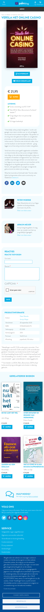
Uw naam (8, 258)
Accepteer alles (21, 607)
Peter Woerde (24, 316)
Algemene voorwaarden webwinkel (12, 535)
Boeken (8, 15)
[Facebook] (7, 183)
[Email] (23, 183)
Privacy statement (7, 545)
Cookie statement (7, 542)
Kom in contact (33, 496)
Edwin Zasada (28, 420)
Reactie (7, 266)
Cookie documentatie (9, 589)
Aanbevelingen (6, 549)
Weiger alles (21, 601)
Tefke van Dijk (28, 470)
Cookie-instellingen (21, 595)
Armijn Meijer (24, 319)
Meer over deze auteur (24, 210)
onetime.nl (15, 177)
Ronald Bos (5, 470)
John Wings (5, 418)
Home (3, 15)
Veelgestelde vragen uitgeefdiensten (13, 532)
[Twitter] (18, 183)
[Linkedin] (12, 183)
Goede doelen (6, 552)
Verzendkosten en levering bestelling (13, 538)
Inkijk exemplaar (23, 81)
